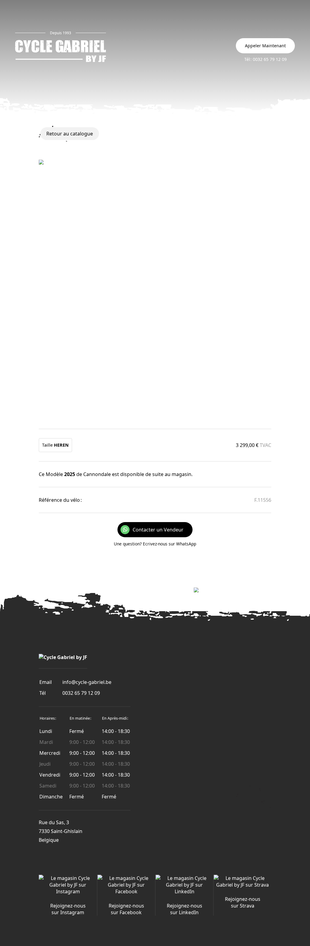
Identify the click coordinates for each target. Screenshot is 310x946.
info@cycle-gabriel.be (86, 682)
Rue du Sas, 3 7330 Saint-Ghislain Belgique (60, 831)
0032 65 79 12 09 (81, 693)
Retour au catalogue (69, 133)
